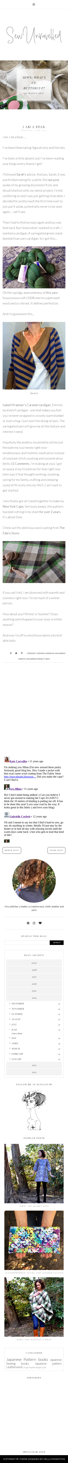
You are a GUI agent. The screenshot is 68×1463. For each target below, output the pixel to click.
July (14, 1024)
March (16, 1048)
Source (34, 393)
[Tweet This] (14, 652)
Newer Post (12, 850)
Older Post (56, 850)
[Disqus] (34, 708)
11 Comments (20, 463)
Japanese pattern (48, 1363)
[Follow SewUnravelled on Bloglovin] (34, 1129)
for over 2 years (50, 512)
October (17, 1014)
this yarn (52, 292)
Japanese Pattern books (27, 1359)
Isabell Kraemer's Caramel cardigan (27, 405)
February (17, 1053)
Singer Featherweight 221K (34, 1367)
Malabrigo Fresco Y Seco (38, 659)
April (15, 1043)
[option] (34, 84)
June (14, 1029)
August (16, 1019)
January (16, 1059)
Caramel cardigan (45, 653)
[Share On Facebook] (9, 652)
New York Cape (13, 506)
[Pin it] (20, 652)
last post (53, 180)
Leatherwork (14, 1367)
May (14, 1038)
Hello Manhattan (54, 1459)
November (18, 1008)
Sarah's (21, 174)
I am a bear (17, 1033)
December (18, 1003)
